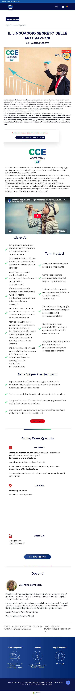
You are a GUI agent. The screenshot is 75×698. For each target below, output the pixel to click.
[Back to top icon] (68, 682)
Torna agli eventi (12, 19)
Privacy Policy (23, 684)
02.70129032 (39, 667)
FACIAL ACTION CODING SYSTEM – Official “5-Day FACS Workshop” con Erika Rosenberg (23, 627)
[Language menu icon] (67, 6)
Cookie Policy (33, 684)
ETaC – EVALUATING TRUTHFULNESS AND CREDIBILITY (57, 627)
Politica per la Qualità (45, 684)
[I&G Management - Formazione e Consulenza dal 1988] (10, 6)
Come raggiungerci (15, 668)
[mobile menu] (56, 6)
